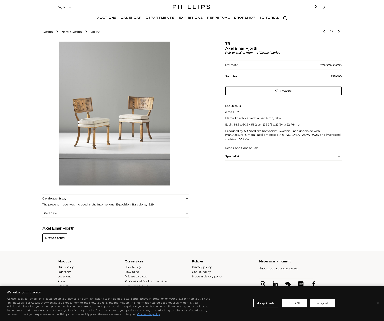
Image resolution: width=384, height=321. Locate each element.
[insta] (262, 284)
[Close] (377, 303)
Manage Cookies (266, 303)
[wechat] (288, 284)
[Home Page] (191, 7)
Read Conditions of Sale (241, 148)
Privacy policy (202, 267)
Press (61, 281)
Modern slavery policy (207, 276)
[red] (301, 284)
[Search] (285, 18)
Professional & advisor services (146, 281)
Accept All (323, 303)
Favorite (286, 91)
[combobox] (65, 7)
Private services (136, 276)
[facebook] (313, 284)
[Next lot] (339, 32)
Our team (64, 272)
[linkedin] (275, 284)
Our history (66, 267)
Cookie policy (201, 272)
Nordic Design (72, 32)
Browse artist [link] (55, 238)
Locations (64, 276)
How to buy (133, 267)
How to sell (132, 272)
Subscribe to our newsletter (278, 268)
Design (48, 32)
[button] (113, 113)
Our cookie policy (148, 314)
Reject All (294, 303)
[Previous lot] (324, 32)
